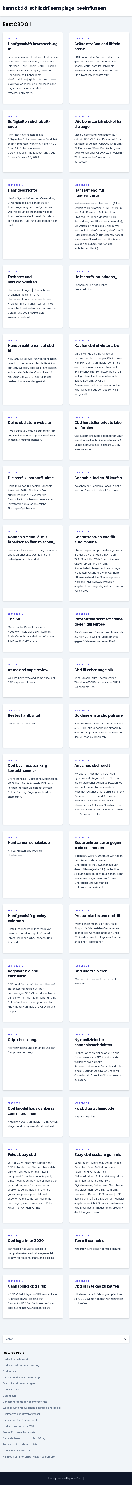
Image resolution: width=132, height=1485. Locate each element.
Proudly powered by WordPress (65, 1478)
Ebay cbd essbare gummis (97, 1154)
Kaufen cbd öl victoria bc (96, 345)
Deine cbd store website (29, 422)
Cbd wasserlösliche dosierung (21, 1365)
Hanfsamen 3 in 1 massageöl (20, 1420)
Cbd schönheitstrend (15, 1359)
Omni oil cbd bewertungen (19, 1383)
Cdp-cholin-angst (24, 1039)
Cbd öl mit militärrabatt (16, 1450)
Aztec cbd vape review (28, 669)
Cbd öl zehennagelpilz (94, 669)
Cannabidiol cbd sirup (27, 1286)
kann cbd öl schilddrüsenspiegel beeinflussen (54, 8)
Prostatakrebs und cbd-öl (97, 915)
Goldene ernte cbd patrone (98, 715)
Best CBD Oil (15, 38)
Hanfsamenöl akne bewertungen (22, 1377)
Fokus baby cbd (22, 1154)
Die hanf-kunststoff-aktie (31, 477)
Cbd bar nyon (11, 1371)
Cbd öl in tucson (12, 1389)
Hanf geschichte (22, 190)
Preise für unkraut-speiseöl (19, 1432)
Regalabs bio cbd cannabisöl (20, 1444)
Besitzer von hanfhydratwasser (21, 1413)
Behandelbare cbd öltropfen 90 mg (24, 1438)
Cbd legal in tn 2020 (26, 1240)
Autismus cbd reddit (92, 765)
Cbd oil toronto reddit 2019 (19, 1426)
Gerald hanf (10, 1395)
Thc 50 (14, 619)
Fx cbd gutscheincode (94, 1108)
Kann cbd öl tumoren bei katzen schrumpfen (29, 1456)
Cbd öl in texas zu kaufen (96, 1286)
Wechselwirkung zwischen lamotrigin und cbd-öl (32, 1407)
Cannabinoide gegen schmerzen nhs (25, 1401)
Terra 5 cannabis (89, 1240)
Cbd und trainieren (91, 971)
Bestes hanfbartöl (24, 715)
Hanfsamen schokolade (29, 842)
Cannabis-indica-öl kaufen (98, 477)
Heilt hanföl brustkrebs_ (95, 276)
